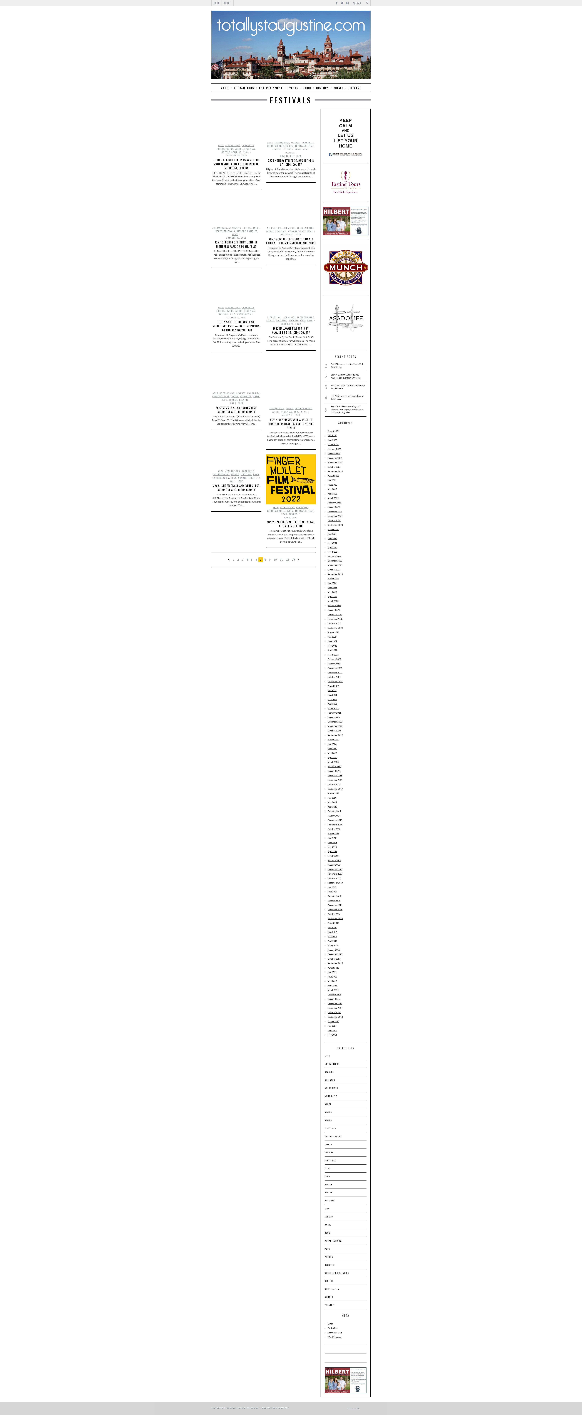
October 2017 (334, 878)
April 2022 (332, 650)
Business (330, 1080)
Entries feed (333, 1328)
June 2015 (332, 977)
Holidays (236, 152)
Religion (329, 1265)
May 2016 (332, 936)
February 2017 (334, 896)
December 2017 (335, 869)
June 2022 (332, 641)
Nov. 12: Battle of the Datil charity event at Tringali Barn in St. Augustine (291, 241)
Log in (330, 1324)
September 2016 (335, 918)
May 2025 (332, 489)
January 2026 (334, 453)
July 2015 (332, 972)
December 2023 (335, 561)
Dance (328, 1104)
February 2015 (334, 994)
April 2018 (332, 851)
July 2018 (332, 838)
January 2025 (334, 507)
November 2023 (335, 565)
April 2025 (332, 494)
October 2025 (334, 467)
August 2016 (333, 923)
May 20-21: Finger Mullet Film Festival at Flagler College (291, 524)
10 (275, 559)
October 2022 (334, 623)
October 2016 (334, 914)
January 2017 (334, 900)
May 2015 (332, 981)
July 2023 (332, 583)
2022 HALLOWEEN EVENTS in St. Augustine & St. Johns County (291, 330)
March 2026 (333, 444)
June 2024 (332, 538)
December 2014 (335, 1003)
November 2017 (335, 874)
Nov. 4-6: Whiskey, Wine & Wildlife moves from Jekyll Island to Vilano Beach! (291, 424)
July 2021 (332, 690)
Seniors (329, 1281)
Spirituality (332, 1289)
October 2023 (334, 569)
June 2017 (332, 891)
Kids (302, 320)
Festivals (250, 149)
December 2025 (335, 458)
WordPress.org (334, 1337)
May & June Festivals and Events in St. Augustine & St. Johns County (236, 488)
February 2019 (334, 811)
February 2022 (334, 659)
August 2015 (333, 968)
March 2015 (333, 990)
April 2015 (332, 985)
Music (338, 88)
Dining (289, 408)
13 (293, 559)
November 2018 (335, 824)
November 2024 (335, 516)
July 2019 (332, 798)
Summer (233, 400)
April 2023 (332, 596)
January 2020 (334, 771)
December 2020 (335, 722)
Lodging (329, 1216)
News (246, 152)
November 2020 (335, 726)
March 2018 (333, 856)
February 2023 (334, 605)
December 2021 (335, 668)
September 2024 (335, 525)
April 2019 (332, 807)
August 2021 (333, 686)
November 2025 (335, 462)
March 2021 (333, 708)
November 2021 (335, 672)
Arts (225, 88)
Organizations (333, 1240)
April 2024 (332, 547)
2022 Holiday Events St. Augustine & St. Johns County (291, 162)
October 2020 (334, 730)
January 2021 (334, 717)
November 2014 (335, 1008)
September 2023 (335, 574)
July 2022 (332, 637)
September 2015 (335, 963)
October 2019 (334, 784)
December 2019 (335, 775)
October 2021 (334, 677)
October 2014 (334, 1012)
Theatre (354, 88)
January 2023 (334, 610)
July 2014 (332, 1026)
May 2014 (332, 1035)
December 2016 (335, 905)
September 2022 (335, 628)
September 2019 (335, 789)
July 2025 (332, 480)
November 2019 (335, 780)
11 (281, 559)
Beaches (295, 142)
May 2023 (332, 592)
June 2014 (332, 1030)
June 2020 (332, 748)
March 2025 (333, 498)
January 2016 (334, 950)
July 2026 (332, 435)
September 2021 (335, 681)
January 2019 (334, 816)
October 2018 (334, 829)
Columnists (331, 1088)
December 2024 (335, 511)
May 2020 (332, 753)
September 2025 (335, 471)
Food (307, 88)
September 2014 (335, 1017)
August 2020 (333, 739)
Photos (329, 1257)
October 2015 (334, 959)
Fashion (329, 1152)
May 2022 (332, 646)
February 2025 (334, 502)
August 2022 (333, 632)
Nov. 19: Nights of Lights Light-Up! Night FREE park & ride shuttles (236, 244)
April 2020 (332, 757)
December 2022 (335, 614)
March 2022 (333, 655)
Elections (330, 1128)
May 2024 (332, 543)
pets (327, 1248)
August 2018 (333, 833)
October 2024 (334, 520)
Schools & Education (337, 1273)
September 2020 (335, 735)
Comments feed (335, 1332)
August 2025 (333, 476)
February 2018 (334, 860)
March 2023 (333, 601)
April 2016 (332, 941)
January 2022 (334, 663)
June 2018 (332, 842)
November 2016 (335, 909)
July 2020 (332, 744)
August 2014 (333, 1021)
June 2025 (332, 485)
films (311, 146)
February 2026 (334, 449)
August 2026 (333, 431)
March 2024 (333, 552)
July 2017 (332, 887)
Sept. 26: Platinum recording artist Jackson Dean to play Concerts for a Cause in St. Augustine (347, 409)
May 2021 (332, 699)
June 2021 (332, 695)
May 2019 (332, 802)
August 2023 (333, 578)
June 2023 (332, 587)
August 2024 (333, 529)
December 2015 (335, 954)
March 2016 (333, 945)
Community (248, 145)
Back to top (353, 1408)
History (322, 88)
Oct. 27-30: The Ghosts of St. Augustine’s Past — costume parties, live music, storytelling (236, 326)
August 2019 (333, 793)
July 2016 (332, 927)
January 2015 (334, 999)
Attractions (244, 88)
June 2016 (332, 932)
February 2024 (334, 556)
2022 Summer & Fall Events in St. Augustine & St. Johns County (236, 410)
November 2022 (335, 619)
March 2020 (333, 762)
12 (287, 559)
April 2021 (332, 704)
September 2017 (335, 883)
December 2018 (335, 820)
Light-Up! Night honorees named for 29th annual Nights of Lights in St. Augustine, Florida (236, 164)
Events (293, 88)
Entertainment (271, 88)
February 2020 (334, 766)
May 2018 (332, 847)
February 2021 (334, 713)
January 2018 (334, 865)
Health (328, 1184)
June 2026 (332, 440)
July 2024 (332, 534)
